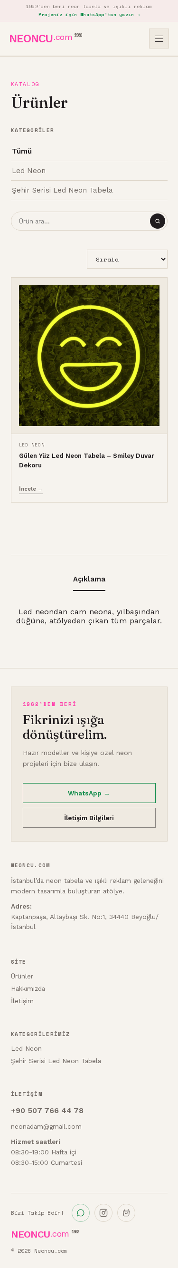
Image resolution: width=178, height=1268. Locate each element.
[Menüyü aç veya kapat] (159, 38)
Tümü (22, 151)
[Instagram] (103, 1213)
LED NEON (32, 444)
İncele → (31, 488)
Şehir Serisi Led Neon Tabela (62, 190)
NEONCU (45, 38)
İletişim (22, 1001)
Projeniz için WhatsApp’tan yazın (89, 14)
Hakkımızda (28, 988)
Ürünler (22, 976)
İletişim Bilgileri (89, 818)
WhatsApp (89, 793)
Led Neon (29, 170)
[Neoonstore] (126, 1213)
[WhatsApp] (81, 1213)
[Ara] (157, 221)
